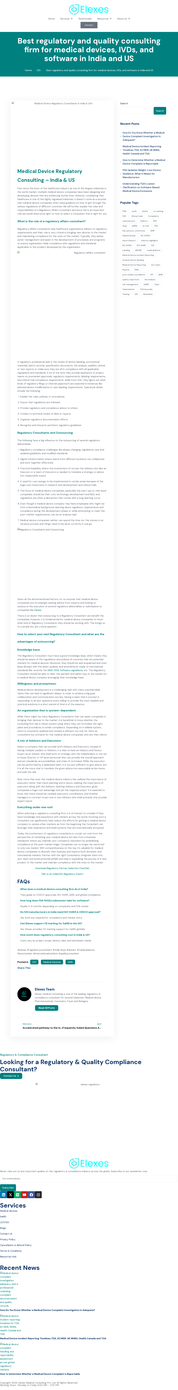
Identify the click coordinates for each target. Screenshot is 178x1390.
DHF (155, 221)
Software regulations (71, 670)
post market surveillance (133, 274)
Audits (145, 211)
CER (124, 216)
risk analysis (149, 279)
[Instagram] (38, 1194)
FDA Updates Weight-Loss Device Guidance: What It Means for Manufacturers (142, 174)
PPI (151, 274)
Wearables (148, 294)
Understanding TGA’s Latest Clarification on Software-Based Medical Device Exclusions (141, 187)
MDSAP (138, 250)
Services (65, 18)
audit (134, 211)
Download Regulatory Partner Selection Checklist (62, 868)
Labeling (126, 250)
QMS (70, 962)
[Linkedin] (3, 1194)
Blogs (3, 1228)
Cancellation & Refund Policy (15, 1245)
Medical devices (8, 1210)
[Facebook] (31, 1194)
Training (125, 294)
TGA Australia (146, 289)
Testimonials (85, 18)
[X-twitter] (10, 1194)
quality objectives (130, 279)
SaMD (73, 929)
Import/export (129, 240)
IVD (39, 70)
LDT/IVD (4, 1222)
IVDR (56, 670)
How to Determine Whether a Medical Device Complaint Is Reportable (144, 162)
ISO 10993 (127, 245)
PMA (137, 269)
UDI (136, 294)
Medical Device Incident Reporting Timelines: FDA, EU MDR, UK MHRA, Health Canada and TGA (142, 150)
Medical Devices (52, 962)
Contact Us (10, 1075)
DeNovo (144, 221)
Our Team (155, 265)
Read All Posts (47, 1007)
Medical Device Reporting (134, 265)
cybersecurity (128, 221)
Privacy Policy (7, 1239)
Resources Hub (8, 1256)
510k (124, 211)
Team (156, 284)
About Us (122, 18)
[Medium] (17, 1194)
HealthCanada (128, 235)
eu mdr (146, 226)
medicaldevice (153, 250)
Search (124, 103)
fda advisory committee (133, 230)
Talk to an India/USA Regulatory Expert (62, 873)
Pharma (125, 269)
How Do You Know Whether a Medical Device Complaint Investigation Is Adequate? (144, 136)
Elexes (37, 610)
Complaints (153, 216)
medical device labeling (133, 260)
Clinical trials (137, 216)
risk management (130, 284)
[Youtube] (24, 1194)
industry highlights (149, 240)
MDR (50, 670)
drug (124, 226)
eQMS (134, 226)
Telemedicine (128, 289)
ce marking (158, 211)
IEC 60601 (145, 235)
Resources (102, 18)
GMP (152, 230)
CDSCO (40, 894)
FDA (156, 226)
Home (51, 18)
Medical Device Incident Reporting (138, 255)
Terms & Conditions (11, 1250)
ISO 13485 (141, 245)
